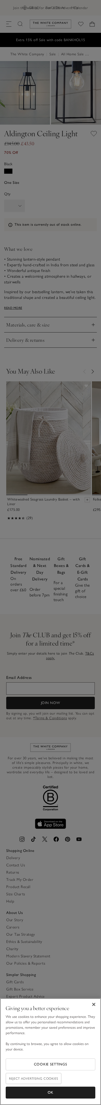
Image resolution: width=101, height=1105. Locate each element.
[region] (50, 1051)
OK (50, 1092)
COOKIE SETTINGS (50, 1064)
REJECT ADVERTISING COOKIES (33, 1078)
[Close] (93, 1004)
